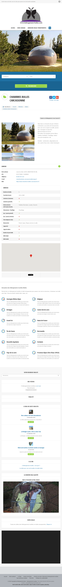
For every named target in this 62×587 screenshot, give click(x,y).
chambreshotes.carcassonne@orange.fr (26, 179)
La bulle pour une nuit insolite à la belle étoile (31, 468)
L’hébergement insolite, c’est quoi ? (31, 465)
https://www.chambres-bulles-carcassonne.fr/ (27, 181)
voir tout (38, 386)
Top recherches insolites (22, 578)
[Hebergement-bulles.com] (31, 15)
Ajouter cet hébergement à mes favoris (50, 118)
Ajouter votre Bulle (27, 576)
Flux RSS (31, 578)
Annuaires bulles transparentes (37, 28)
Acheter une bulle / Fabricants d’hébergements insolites (46, 576)
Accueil (13, 28)
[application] (31, 547)
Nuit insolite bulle (16, 584)
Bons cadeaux (21, 28)
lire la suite (30, 422)
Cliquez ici (49, 524)
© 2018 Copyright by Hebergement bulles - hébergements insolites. (22, 581)
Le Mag (19, 576)
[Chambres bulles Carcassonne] (7, 148)
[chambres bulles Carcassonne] (18, 148)
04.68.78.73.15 (20, 176)
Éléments (21, 106)
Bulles (26, 106)
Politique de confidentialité (41, 578)
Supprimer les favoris (31, 389)
